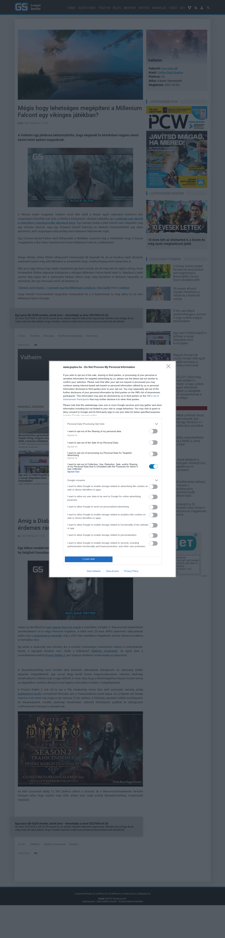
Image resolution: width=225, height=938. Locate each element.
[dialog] (112, 469)
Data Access (112, 571)
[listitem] (112, 424)
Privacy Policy (131, 571)
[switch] (153, 431)
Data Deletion (94, 571)
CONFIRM (89, 559)
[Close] (169, 367)
